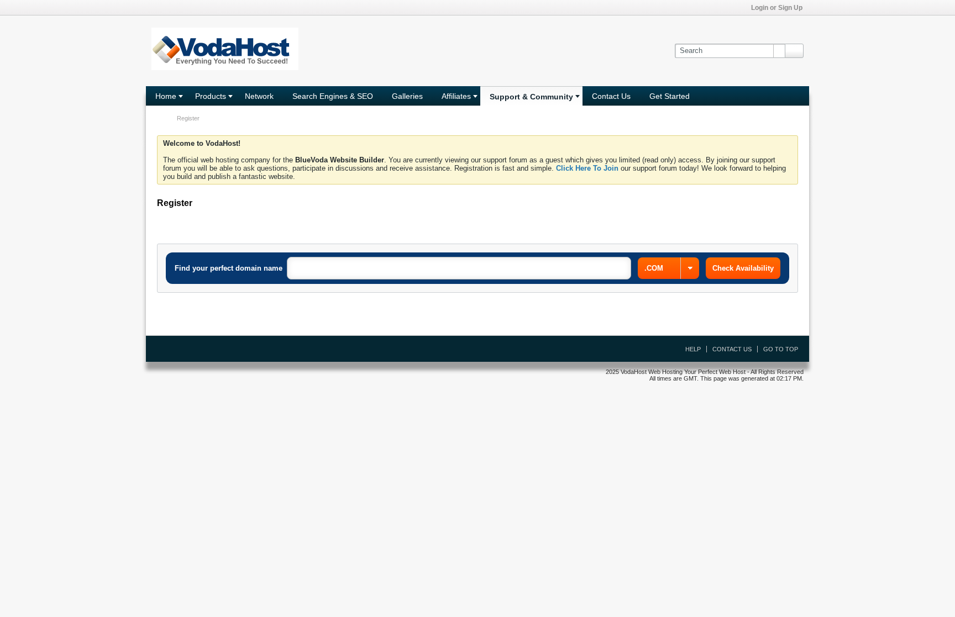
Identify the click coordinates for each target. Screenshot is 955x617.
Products (210, 96)
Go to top (780, 349)
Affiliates (456, 96)
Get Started (669, 96)
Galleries (407, 96)
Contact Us (611, 96)
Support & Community (531, 96)
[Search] (794, 51)
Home (165, 96)
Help (693, 349)
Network (259, 96)
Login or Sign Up (776, 8)
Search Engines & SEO (332, 96)
